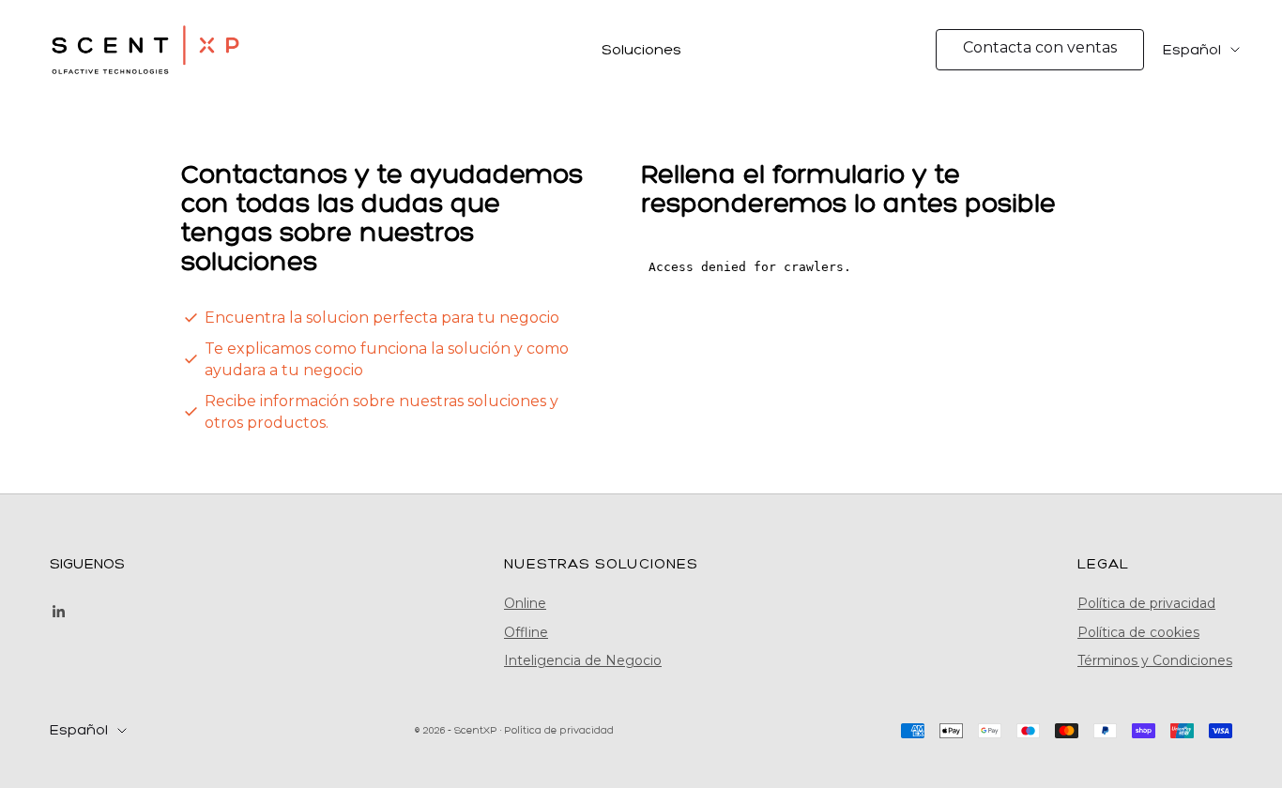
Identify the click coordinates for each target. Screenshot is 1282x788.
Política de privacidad (1146, 603)
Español (1192, 49)
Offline (526, 632)
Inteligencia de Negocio (583, 660)
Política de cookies (1138, 632)
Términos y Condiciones (1154, 660)
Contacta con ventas (1040, 47)
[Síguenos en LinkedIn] (59, 611)
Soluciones (641, 49)
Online (525, 603)
